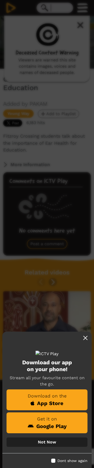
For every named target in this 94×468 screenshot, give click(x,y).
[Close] (85, 338)
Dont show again (72, 461)
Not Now (47, 442)
